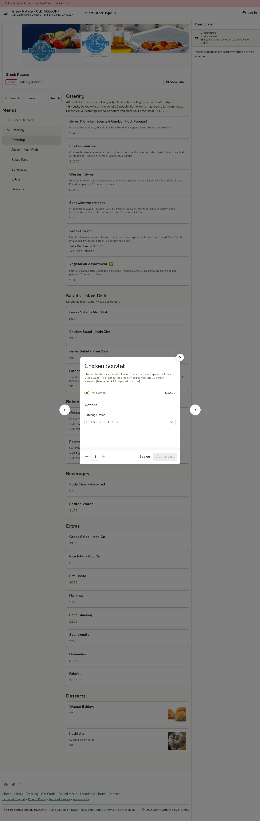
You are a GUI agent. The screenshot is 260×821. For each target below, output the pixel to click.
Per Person (98, 393)
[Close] (180, 357)
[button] (64, 414)
